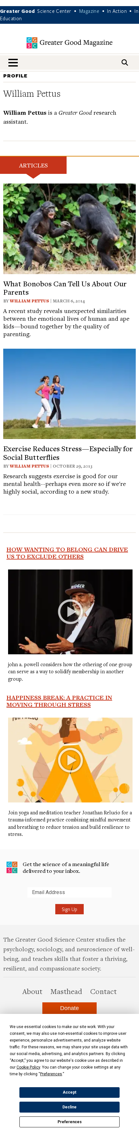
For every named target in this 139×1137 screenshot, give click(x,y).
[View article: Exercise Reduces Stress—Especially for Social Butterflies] (69, 393)
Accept (69, 1092)
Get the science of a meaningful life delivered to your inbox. (66, 867)
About (32, 991)
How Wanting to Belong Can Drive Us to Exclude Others (67, 552)
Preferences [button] (51, 1074)
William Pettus (29, 301)
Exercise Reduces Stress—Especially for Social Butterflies (68, 452)
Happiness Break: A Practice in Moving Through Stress (59, 701)
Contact (103, 991)
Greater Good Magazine (69, 43)
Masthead (66, 991)
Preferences (70, 1122)
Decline (69, 1107)
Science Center (54, 11)
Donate (69, 1008)
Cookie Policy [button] (28, 1067)
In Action (117, 11)
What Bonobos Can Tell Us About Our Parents (65, 288)
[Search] (125, 62)
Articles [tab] (33, 165)
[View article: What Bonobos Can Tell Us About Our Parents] (69, 228)
